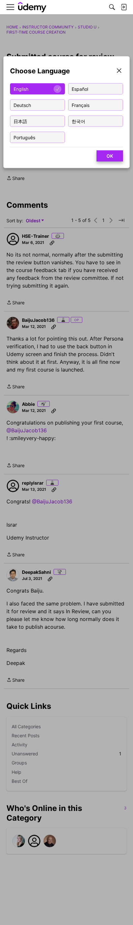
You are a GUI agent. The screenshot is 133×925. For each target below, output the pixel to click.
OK (110, 156)
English (21, 88)
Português (24, 137)
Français (80, 105)
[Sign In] (123, 7)
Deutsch (22, 105)
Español (80, 88)
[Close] (119, 71)
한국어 (78, 121)
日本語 (20, 121)
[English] (32, 7)
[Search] (112, 7)
